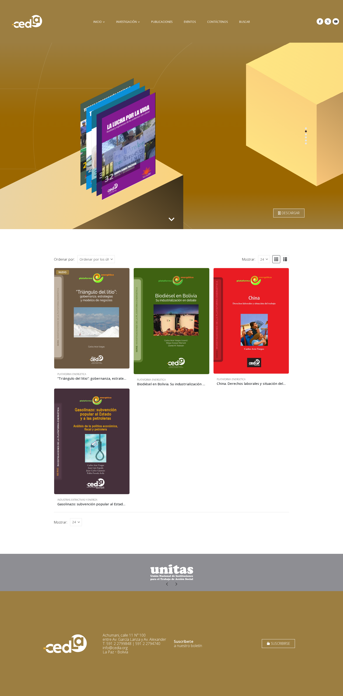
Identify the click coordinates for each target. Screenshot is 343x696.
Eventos (190, 22)
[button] (276, 259)
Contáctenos (217, 22)
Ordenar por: (64, 259)
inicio (97, 22)
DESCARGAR (290, 213)
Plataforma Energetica (71, 374)
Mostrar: (249, 259)
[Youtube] (335, 21)
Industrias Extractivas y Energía (77, 499)
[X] (328, 21)
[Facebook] (320, 21)
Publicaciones (161, 22)
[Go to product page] (171, 321)
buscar (244, 22)
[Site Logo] (27, 21)
